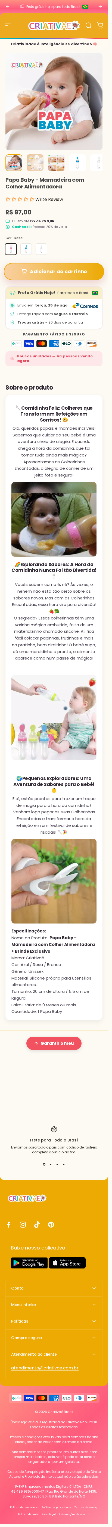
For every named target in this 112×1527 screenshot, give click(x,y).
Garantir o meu (57, 1043)
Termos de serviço (86, 1507)
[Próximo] (100, 6)
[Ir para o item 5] (98, 162)
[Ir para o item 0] (13, 162)
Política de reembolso (24, 1507)
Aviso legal (49, 1514)
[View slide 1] (44, 1164)
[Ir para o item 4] (77, 162)
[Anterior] (8, 6)
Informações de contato (74, 1514)
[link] (45, 1368)
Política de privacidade (56, 1507)
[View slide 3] (57, 1164)
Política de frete (28, 1514)
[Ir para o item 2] (35, 162)
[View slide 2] (51, 1164)
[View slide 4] (64, 1164)
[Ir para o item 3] (56, 162)
